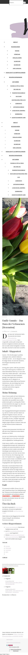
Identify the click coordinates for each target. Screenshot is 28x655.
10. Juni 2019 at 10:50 (9, 581)
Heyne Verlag (18, 507)
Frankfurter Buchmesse (18, 93)
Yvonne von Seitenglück (11, 527)
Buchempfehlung (6, 564)
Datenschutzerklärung (15, 649)
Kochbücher (17, 65)
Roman (13, 565)
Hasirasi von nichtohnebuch (17, 535)
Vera (5, 567)
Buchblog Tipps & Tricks (17, 86)
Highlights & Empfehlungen (15, 72)
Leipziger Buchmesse (18, 107)
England (11, 564)
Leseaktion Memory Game (19, 117)
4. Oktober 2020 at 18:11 (10, 589)
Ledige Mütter (9, 565)
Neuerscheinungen (15, 77)
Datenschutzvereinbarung (13, 642)
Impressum (9, 639)
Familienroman (16, 564)
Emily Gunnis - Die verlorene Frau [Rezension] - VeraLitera (14, 591)
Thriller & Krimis (17, 57)
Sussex (16, 565)
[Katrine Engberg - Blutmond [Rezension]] (5, 573)
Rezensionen (15, 46)
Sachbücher (17, 61)
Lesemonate (18, 103)
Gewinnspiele (18, 114)
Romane (17, 50)
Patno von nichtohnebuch (12, 537)
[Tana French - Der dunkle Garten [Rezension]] (11, 573)
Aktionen (15, 82)
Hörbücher (17, 54)
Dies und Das (17, 89)
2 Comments (13, 331)
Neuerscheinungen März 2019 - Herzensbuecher (13, 583)
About (15, 42)
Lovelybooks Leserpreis (18, 110)
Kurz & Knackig (17, 68)
